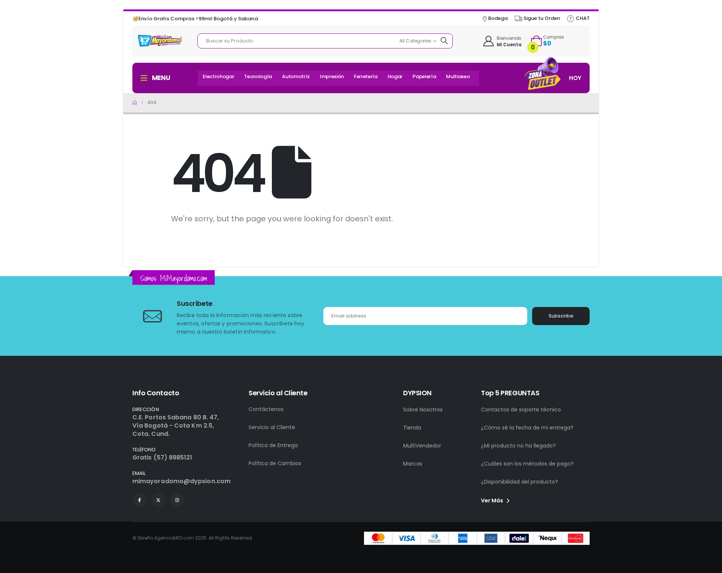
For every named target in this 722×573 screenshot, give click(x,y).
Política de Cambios (275, 463)
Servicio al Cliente (272, 427)
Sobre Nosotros (423, 409)
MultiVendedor (422, 445)
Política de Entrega (273, 445)
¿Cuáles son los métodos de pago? (527, 463)
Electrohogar (218, 76)
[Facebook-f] (139, 500)
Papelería (424, 76)
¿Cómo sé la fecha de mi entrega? (527, 427)
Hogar (395, 76)
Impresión (332, 76)
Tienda (412, 427)
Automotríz (296, 76)
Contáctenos (266, 409)
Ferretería (366, 76)
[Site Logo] (160, 41)
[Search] (445, 41)
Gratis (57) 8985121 (162, 457)
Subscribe (561, 315)
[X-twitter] (158, 500)
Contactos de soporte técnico (521, 409)
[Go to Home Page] (134, 102)
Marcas (412, 463)
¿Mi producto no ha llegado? (518, 445)
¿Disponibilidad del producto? (519, 481)
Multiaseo (458, 76)
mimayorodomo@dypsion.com (181, 481)
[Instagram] (177, 500)
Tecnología (258, 76)
